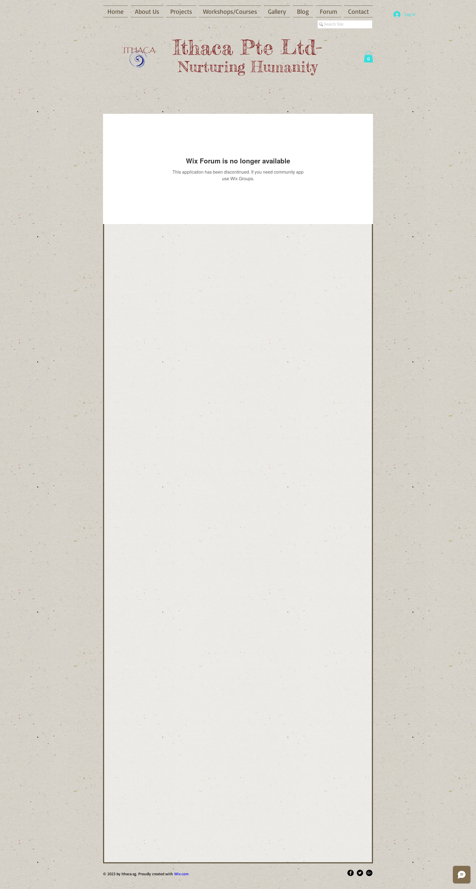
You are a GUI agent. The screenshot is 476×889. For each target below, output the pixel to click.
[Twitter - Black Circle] (360, 873)
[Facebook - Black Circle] (350, 873)
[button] (368, 57)
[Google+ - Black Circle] (369, 873)
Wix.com (181, 873)
